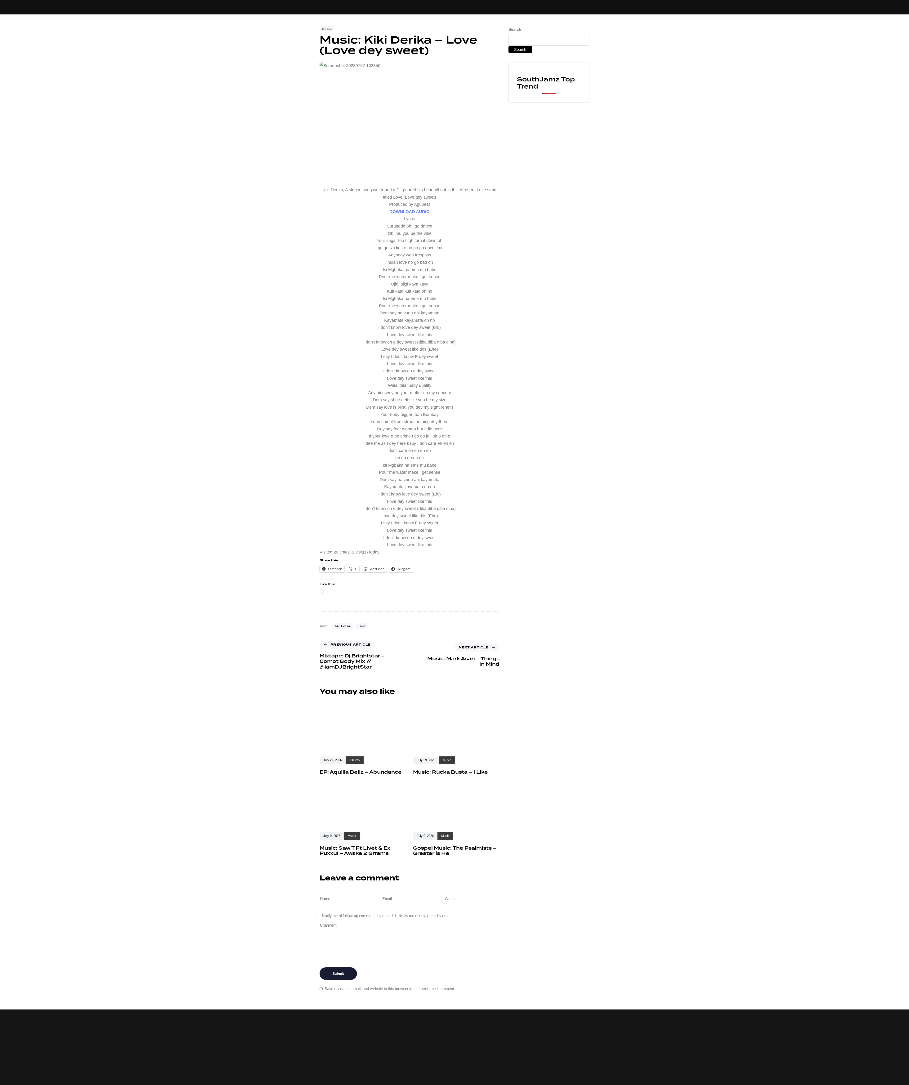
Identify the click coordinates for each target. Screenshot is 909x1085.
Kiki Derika (342, 626)
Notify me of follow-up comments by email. (357, 916)
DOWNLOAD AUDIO (409, 211)
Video (371, 7)
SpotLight (456, 7)
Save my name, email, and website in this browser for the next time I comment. (390, 989)
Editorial (431, 7)
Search (514, 29)
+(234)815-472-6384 (494, 6)
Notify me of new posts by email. (425, 916)
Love (361, 626)
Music (353, 7)
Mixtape (408, 7)
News (388, 7)
